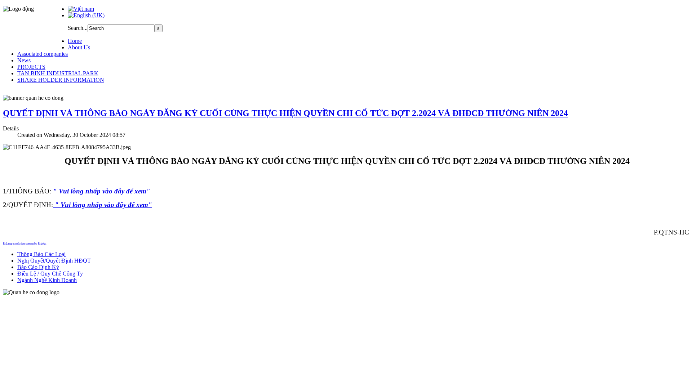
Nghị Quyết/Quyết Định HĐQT (54, 261)
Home (75, 41)
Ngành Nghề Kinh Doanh (47, 280)
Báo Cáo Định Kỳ (38, 267)
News (24, 60)
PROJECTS (31, 67)
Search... (78, 28)
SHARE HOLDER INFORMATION (60, 80)
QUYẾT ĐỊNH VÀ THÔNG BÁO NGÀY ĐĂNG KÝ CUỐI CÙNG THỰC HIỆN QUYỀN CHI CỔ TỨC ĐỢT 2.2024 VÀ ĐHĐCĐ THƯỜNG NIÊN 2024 (285, 113)
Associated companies (42, 54)
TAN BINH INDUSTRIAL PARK (57, 73)
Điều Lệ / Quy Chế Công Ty (50, 273)
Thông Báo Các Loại (41, 254)
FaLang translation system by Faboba (24, 243)
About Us (79, 47)
